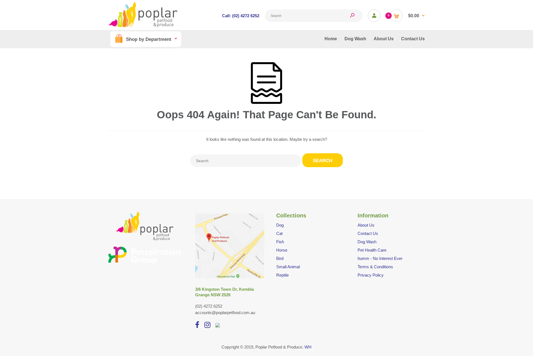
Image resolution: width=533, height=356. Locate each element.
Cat (279, 233)
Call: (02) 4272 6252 (240, 15)
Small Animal (288, 266)
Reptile (282, 275)
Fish (280, 241)
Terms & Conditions (375, 266)
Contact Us (368, 233)
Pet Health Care (372, 250)
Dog (280, 225)
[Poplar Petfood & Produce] (143, 25)
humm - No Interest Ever (380, 258)
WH (308, 347)
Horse (281, 250)
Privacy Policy (371, 275)
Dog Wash (367, 241)
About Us (366, 225)
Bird (279, 258)
